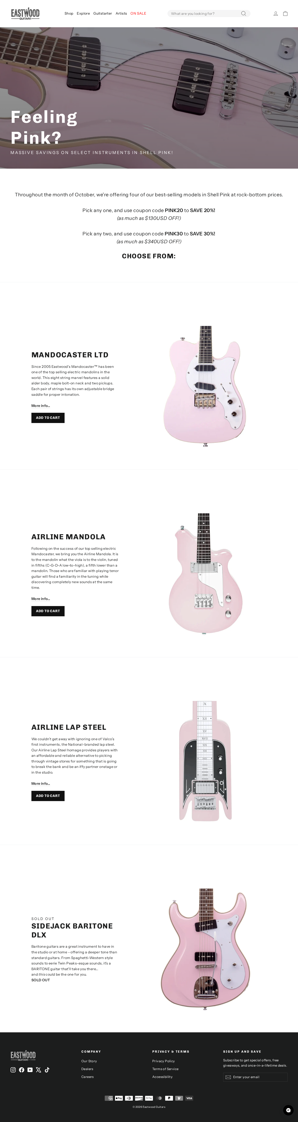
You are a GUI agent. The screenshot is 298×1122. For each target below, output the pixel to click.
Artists (121, 13)
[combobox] (209, 13)
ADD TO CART (48, 418)
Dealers (87, 1069)
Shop (69, 13)
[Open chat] (288, 1110)
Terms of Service (165, 1069)
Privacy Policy (163, 1061)
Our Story (89, 1061)
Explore (83, 13)
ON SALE (138, 13)
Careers (87, 1077)
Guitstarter (102, 13)
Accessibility (162, 1077)
